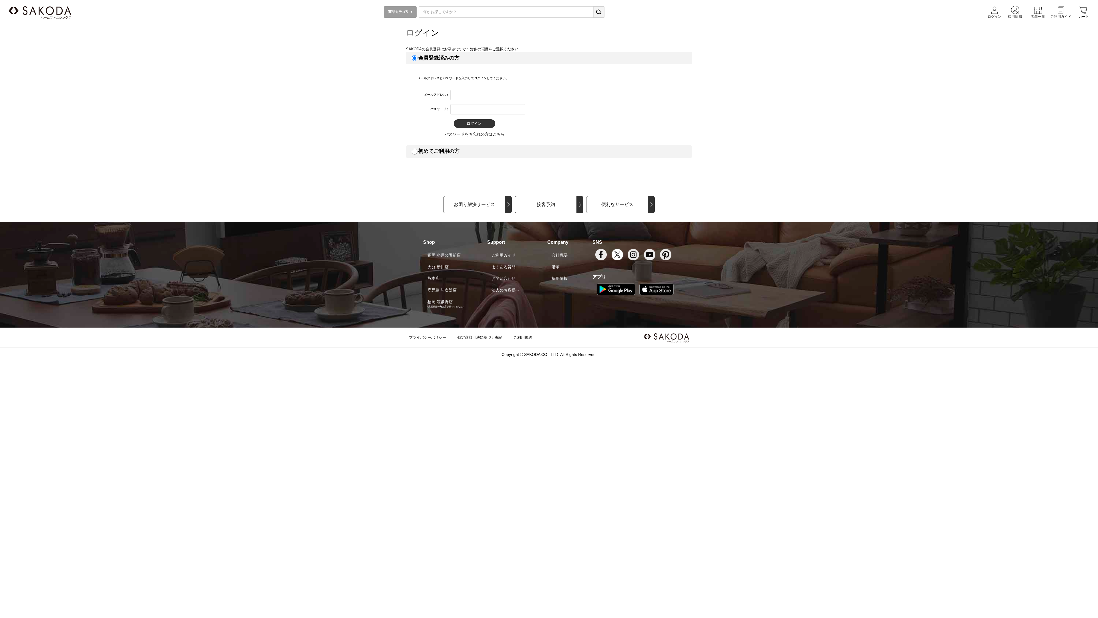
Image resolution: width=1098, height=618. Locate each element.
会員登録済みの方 (439, 58)
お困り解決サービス (474, 204)
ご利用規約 (523, 337)
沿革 (556, 267)
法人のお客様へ (506, 290)
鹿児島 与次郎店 (442, 290)
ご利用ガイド (504, 255)
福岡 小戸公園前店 (444, 255)
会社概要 (560, 255)
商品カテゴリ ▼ (400, 12)
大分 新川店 (438, 267)
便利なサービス (617, 204)
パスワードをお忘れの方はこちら (475, 134)
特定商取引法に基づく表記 (480, 337)
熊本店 (433, 278)
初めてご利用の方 (439, 151)
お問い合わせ (504, 278)
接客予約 (546, 204)
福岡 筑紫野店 (440, 302)
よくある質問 (504, 267)
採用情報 (560, 278)
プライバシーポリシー (427, 337)
